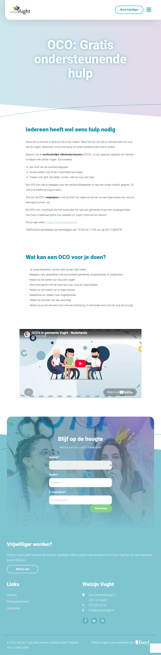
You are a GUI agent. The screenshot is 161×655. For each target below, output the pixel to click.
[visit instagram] (102, 620)
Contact (12, 595)
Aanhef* (54, 457)
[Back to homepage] (20, 10)
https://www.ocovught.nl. (61, 222)
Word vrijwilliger (129, 9)
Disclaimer (13, 608)
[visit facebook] (85, 620)
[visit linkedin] (94, 620)
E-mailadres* (57, 492)
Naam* (53, 474)
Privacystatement (18, 601)
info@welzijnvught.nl (101, 610)
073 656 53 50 (97, 605)
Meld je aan (22, 569)
